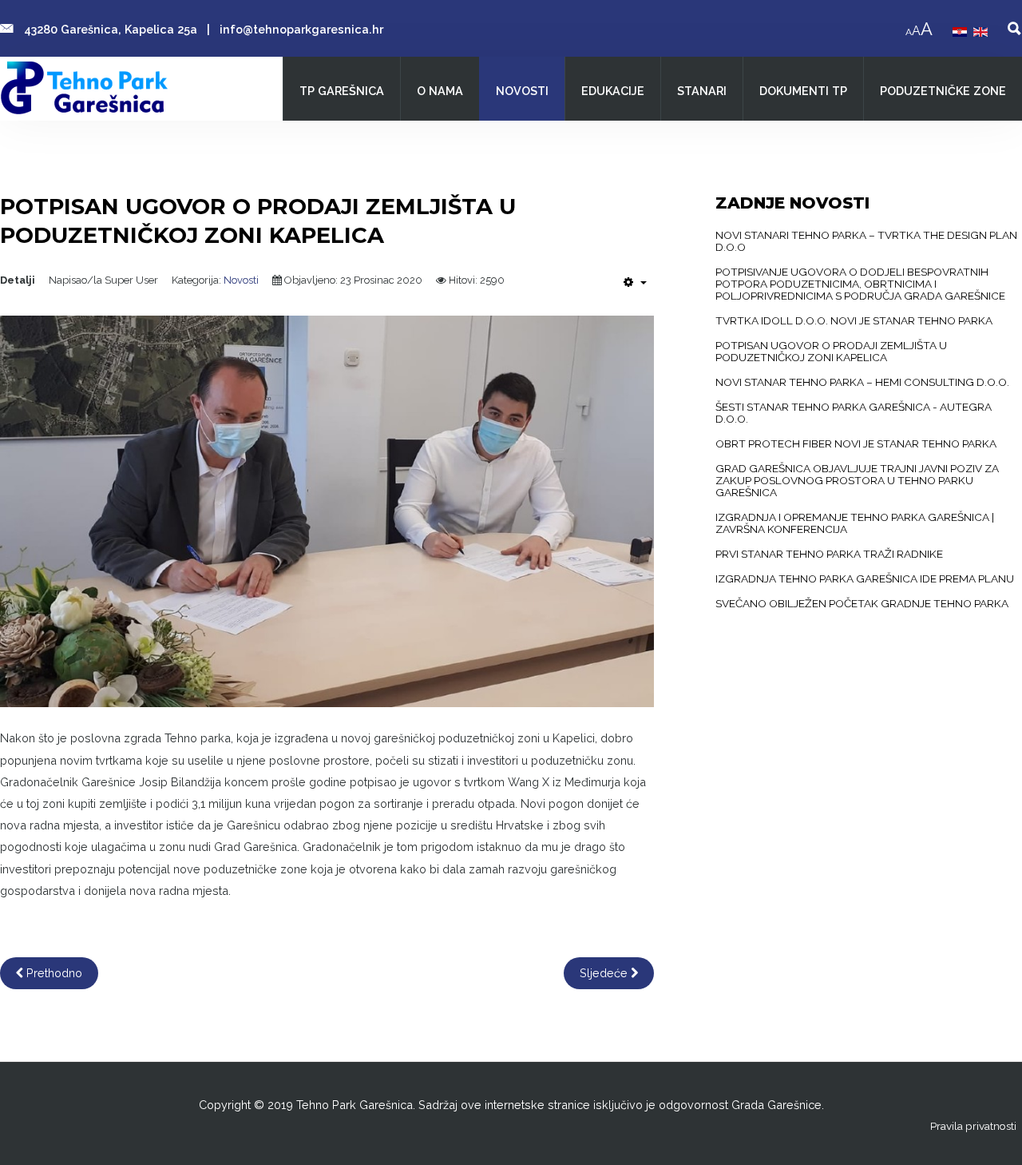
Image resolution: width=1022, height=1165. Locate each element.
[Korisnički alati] (635, 282)
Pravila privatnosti (973, 1125)
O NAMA (440, 90)
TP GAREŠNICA (341, 90)
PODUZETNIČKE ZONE (943, 90)
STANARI (702, 90)
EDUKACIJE (612, 90)
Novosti (241, 280)
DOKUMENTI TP (803, 90)
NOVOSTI (522, 90)
